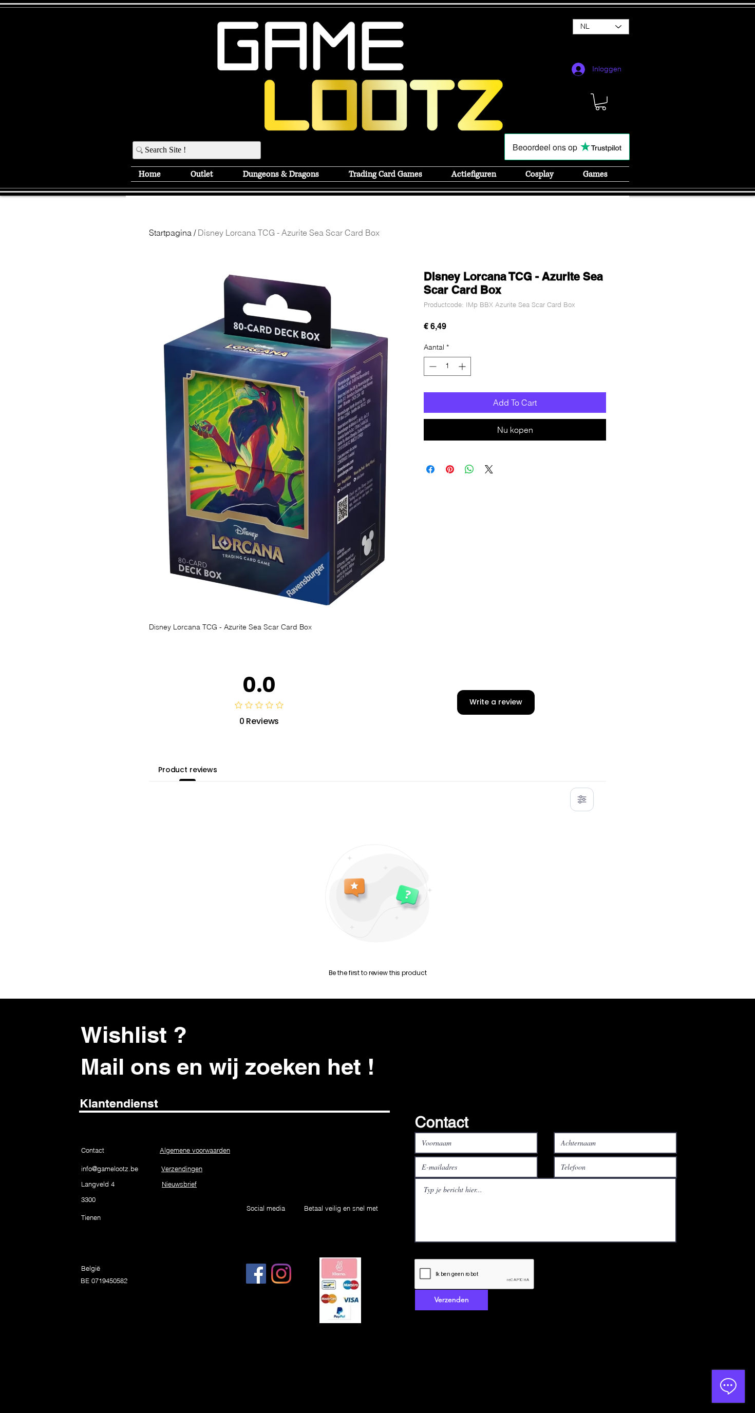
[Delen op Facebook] (430, 469)
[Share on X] (489, 469)
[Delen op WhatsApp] (469, 469)
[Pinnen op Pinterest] (450, 469)
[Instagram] (281, 1274)
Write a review (495, 702)
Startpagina (170, 232)
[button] (601, 101)
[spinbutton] (447, 366)
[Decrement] (431, 366)
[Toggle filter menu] (582, 799)
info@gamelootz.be (109, 1168)
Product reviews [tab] (187, 770)
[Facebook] (256, 1274)
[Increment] (463, 366)
